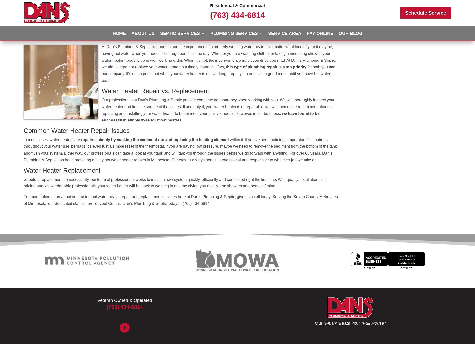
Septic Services (180, 34)
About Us (143, 34)
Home (119, 34)
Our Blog (351, 34)
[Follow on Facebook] (125, 328)
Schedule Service (425, 13)
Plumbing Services (234, 34)
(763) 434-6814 (237, 15)
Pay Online (320, 34)
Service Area (284, 34)
